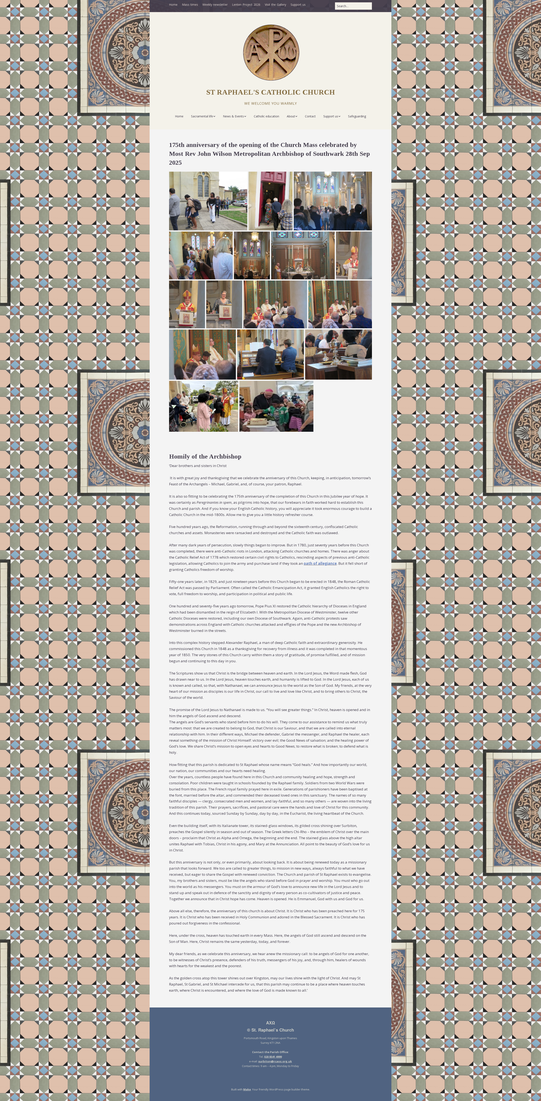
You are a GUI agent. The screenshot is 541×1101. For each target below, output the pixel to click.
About (291, 116)
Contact (310, 116)
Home (173, 5)
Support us (298, 5)
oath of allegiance (320, 563)
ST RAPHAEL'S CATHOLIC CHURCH (270, 92)
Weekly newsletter (215, 5)
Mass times (190, 5)
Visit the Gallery (275, 5)
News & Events (233, 116)
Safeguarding (357, 116)
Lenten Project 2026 (246, 5)
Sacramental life (202, 116)
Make (247, 1089)
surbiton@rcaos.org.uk (275, 1061)
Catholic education (266, 116)
